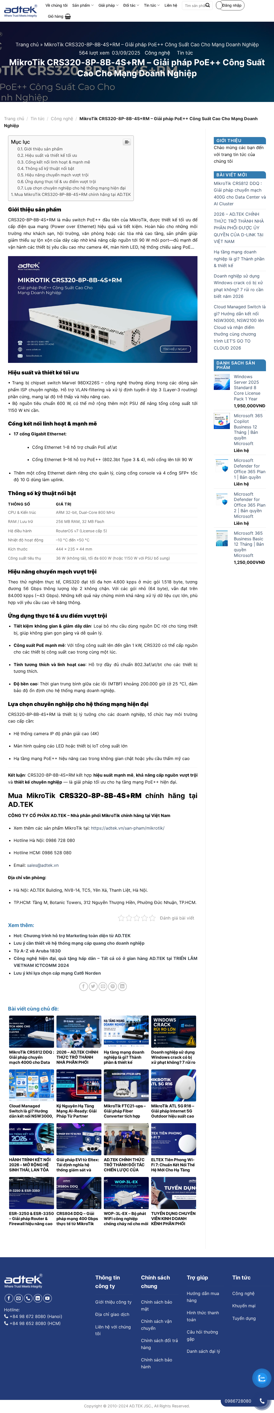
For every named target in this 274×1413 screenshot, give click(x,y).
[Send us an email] (18, 1298)
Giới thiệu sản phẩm (43, 148)
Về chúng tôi (56, 5)
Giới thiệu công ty (113, 1302)
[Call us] (28, 1298)
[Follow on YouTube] (47, 1298)
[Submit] (207, 5)
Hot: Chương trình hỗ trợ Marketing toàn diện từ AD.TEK (72, 935)
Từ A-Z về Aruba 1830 (37, 951)
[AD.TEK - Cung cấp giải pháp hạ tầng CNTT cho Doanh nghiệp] (20, 10)
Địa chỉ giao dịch (112, 1314)
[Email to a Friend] (102, 986)
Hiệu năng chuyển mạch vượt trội (57, 174)
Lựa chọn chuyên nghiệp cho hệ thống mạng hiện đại (75, 188)
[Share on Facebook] (83, 986)
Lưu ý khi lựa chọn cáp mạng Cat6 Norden (57, 973)
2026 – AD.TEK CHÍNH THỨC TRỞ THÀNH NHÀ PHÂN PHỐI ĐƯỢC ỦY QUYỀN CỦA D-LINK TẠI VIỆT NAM (239, 227)
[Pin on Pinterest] (112, 986)
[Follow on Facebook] (9, 1298)
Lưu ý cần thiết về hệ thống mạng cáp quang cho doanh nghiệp (79, 943)
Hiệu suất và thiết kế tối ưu (51, 155)
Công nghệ (157, 53)
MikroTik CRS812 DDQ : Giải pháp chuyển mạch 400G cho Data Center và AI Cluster (240, 194)
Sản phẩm (81, 5)
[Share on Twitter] (93, 986)
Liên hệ (171, 5)
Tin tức (150, 5)
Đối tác (129, 5)
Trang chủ (27, 44)
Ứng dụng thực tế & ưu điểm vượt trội (60, 181)
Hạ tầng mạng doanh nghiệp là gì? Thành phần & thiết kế (239, 258)
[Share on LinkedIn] (122, 986)
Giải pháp (106, 5)
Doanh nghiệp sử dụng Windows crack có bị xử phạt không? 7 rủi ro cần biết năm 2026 (238, 286)
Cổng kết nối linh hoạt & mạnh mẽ (57, 162)
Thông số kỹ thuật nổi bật (49, 168)
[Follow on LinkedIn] (37, 1298)
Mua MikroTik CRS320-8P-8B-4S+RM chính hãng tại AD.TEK (72, 194)
